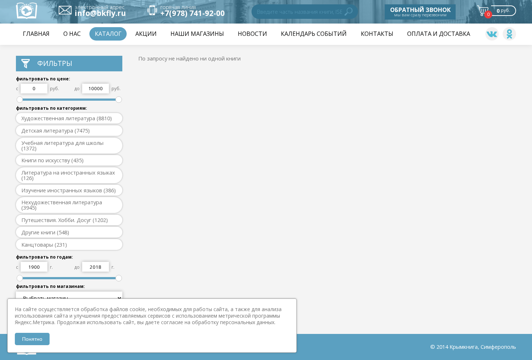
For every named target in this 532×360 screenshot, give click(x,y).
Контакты (377, 34)
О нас (72, 34)
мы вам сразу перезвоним (420, 11)
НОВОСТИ (252, 34)
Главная (36, 34)
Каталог (108, 34)
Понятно (32, 339)
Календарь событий (314, 34)
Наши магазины (197, 34)
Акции (146, 34)
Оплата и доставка (438, 34)
